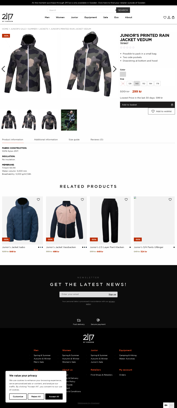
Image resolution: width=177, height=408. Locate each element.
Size (122, 79)
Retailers (96, 369)
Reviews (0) (97, 139)
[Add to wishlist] (39, 199)
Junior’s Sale (97, 362)
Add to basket (129, 105)
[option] (123, 74)
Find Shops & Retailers (101, 375)
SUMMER (32, 29)
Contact (66, 388)
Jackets (43, 29)
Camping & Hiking (127, 355)
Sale (105, 17)
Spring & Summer (42, 355)
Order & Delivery (70, 378)
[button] (3, 69)
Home (5, 29)
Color (122, 70)
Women (60, 17)
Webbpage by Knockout (88, 403)
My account (125, 369)
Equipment (90, 17)
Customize (18, 396)
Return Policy (68, 381)
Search (123, 10)
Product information (12, 139)
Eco (116, 17)
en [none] (166, 405)
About (128, 17)
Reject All (36, 396)
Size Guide (67, 385)
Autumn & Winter (42, 359)
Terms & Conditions (71, 391)
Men (47, 17)
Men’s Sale (39, 362)
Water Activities (127, 359)
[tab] (12, 140)
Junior (74, 17)
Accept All (54, 396)
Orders (122, 375)
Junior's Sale (18, 29)
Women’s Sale (69, 362)
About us (67, 369)
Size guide (74, 139)
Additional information (46, 139)
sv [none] (171, 405)
